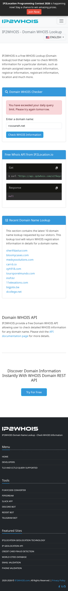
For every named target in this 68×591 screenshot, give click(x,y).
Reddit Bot (8, 512)
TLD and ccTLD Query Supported (19, 467)
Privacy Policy (58, 580)
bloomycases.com (17, 255)
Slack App (7, 501)
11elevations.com (17, 282)
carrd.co (11, 264)
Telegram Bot (9, 517)
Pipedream (8, 495)
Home (5, 456)
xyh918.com (13, 269)
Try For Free (34, 392)
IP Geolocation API (12, 545)
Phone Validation (12, 568)
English (56, 37)
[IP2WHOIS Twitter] (62, 586)
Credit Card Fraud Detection (18, 551)
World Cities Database (14, 556)
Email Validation (11, 562)
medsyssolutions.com (20, 259)
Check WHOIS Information (24, 135)
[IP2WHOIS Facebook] (59, 586)
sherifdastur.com (16, 250)
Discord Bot (9, 506)
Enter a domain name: (20, 119)
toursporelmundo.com (20, 273)
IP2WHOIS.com (22, 580)
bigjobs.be (12, 287)
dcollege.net (14, 292)
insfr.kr (10, 278)
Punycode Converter (14, 490)
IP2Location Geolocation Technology (23, 540)
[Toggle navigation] (61, 21)
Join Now (34, 12)
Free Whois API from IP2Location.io (29, 154)
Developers (8, 462)
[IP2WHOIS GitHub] (64, 586)
